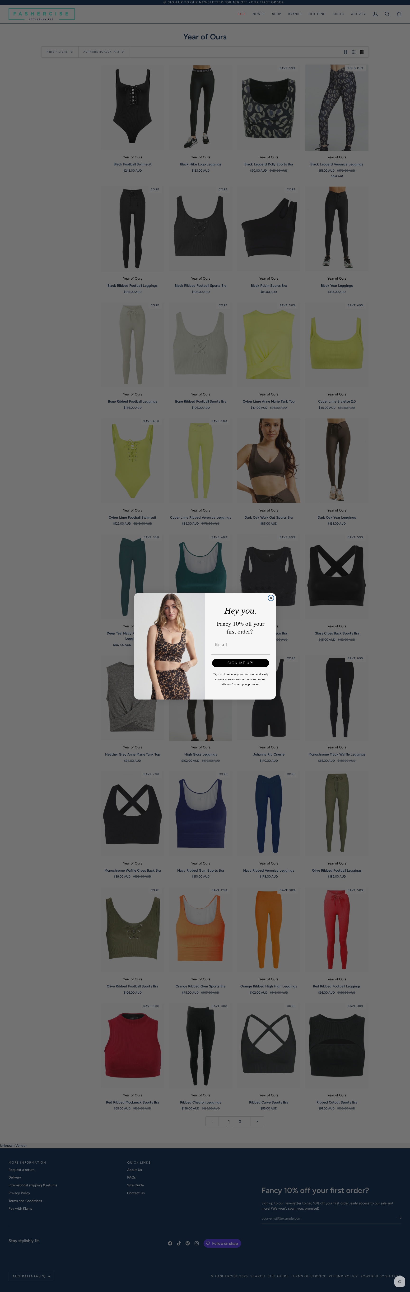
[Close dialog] (271, 598)
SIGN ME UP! (241, 663)
